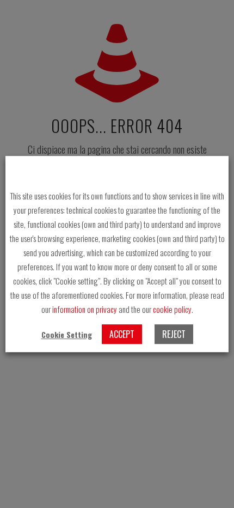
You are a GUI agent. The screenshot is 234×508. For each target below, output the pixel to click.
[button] (67, 335)
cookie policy (172, 309)
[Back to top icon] (211, 485)
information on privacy (84, 309)
